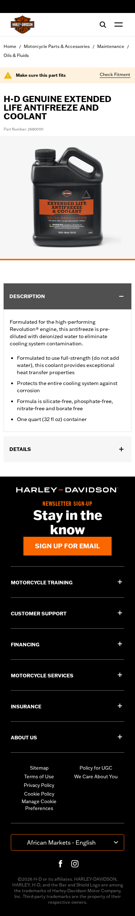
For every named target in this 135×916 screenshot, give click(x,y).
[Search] (103, 25)
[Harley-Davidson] (67, 489)
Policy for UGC (96, 768)
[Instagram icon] (75, 863)
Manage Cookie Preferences (39, 804)
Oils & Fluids (16, 55)
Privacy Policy (39, 785)
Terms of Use (39, 776)
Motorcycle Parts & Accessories (57, 46)
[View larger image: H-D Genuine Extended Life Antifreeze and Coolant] (67, 197)
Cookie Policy (39, 794)
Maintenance (110, 46)
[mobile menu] (117, 24)
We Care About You (96, 776)
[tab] (67, 259)
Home (10, 46)
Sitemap (39, 768)
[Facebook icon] (60, 863)
